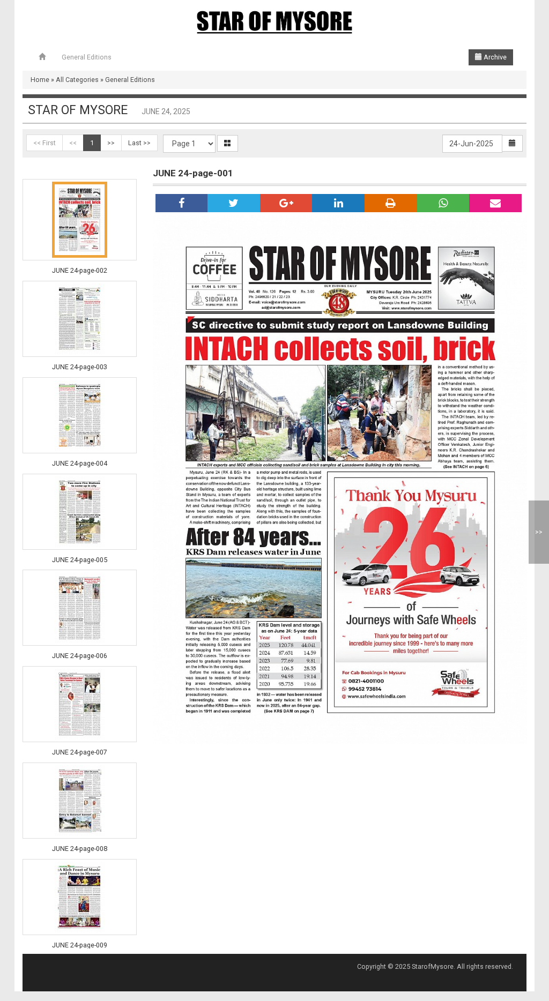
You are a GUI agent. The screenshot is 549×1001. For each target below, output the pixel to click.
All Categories (77, 80)
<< (73, 143)
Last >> (139, 143)
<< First (44, 143)
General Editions (87, 57)
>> (111, 143)
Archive (494, 57)
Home (40, 80)
